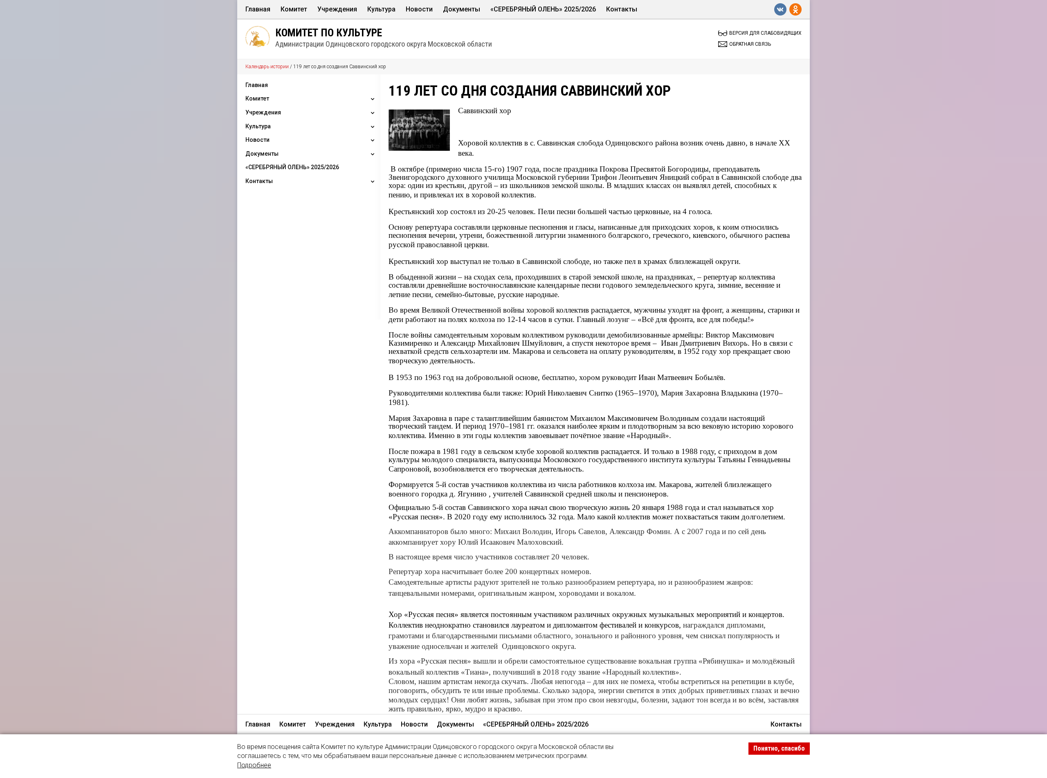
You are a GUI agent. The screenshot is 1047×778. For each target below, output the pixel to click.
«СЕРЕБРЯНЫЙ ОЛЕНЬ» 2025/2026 (543, 9)
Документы (461, 9)
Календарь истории (267, 66)
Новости (419, 9)
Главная (257, 9)
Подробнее (254, 765)
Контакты (621, 9)
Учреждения (337, 9)
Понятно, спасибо (779, 748)
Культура (381, 9)
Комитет (294, 9)
